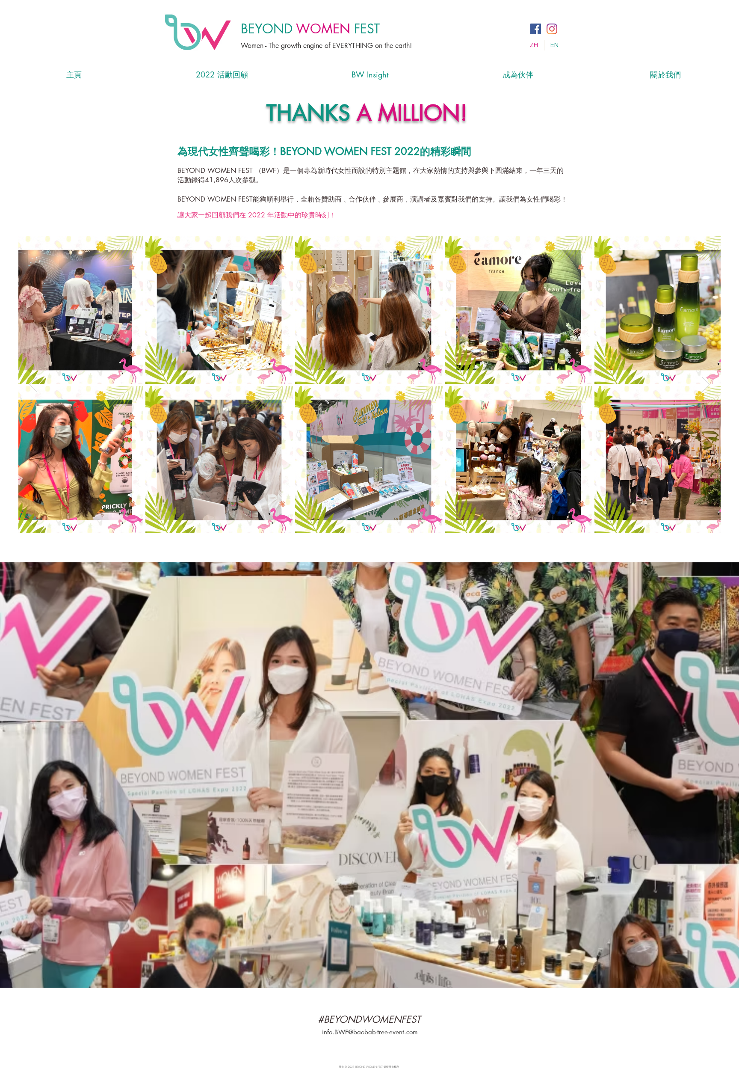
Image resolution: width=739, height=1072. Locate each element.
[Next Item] (706, 384)
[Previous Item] (33, 384)
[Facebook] (535, 29)
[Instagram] (552, 29)
